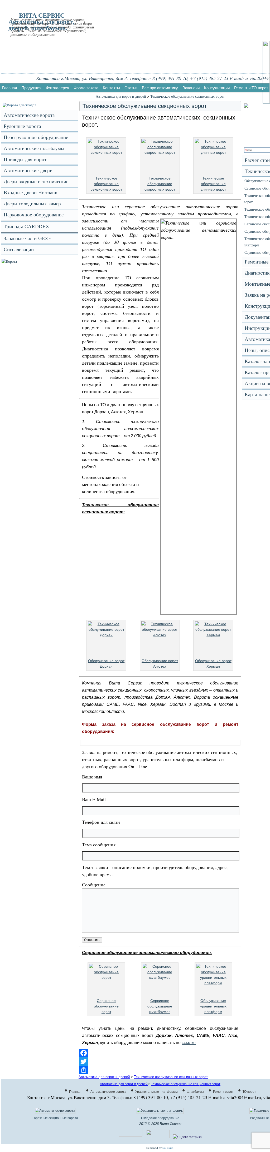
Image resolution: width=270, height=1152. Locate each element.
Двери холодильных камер (32, 203)
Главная (9, 88)
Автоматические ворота (29, 115)
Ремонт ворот (223, 1092)
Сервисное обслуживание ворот (106, 1006)
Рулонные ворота (22, 126)
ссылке (189, 1042)
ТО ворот (249, 1092)
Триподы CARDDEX (26, 226)
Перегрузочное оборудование (36, 137)
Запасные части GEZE (27, 238)
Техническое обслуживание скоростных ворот (159, 183)
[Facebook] (160, 1053)
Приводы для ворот (25, 159)
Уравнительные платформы (156, 1092)
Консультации (217, 88)
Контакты (111, 88)
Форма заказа (86, 88)
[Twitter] (160, 1061)
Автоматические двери (28, 170)
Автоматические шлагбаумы (34, 148)
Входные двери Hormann (30, 192)
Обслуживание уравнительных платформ (213, 1006)
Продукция (31, 88)
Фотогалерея (57, 88)
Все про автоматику (160, 88)
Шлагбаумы (195, 1092)
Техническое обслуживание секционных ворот (187, 96)
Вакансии (191, 88)
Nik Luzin (167, 1147)
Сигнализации (19, 249)
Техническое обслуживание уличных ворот (213, 183)
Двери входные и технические (36, 181)
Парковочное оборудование (34, 214)
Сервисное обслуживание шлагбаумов (159, 1006)
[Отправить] (160, 1070)
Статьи (130, 88)
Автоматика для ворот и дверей (121, 96)
